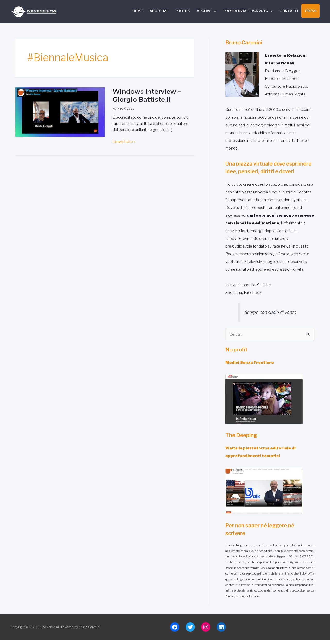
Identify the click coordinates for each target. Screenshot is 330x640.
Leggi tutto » (124, 141)
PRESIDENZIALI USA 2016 (245, 11)
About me (159, 11)
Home (137, 11)
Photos (182, 11)
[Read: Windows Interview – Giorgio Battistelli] (60, 112)
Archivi (204, 11)
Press (310, 11)
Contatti (289, 11)
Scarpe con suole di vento (270, 312)
